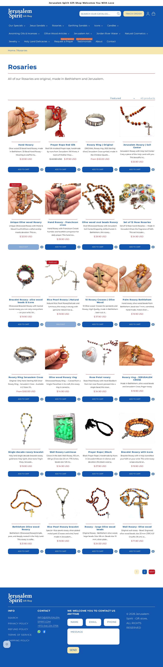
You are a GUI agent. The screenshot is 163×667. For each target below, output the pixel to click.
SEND (73, 650)
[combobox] (100, 14)
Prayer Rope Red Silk (62, 144)
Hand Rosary (26, 144)
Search (13, 617)
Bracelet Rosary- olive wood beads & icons (26, 301)
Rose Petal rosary (99, 377)
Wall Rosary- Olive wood (137, 526)
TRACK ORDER (134, 14)
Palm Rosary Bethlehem (137, 299)
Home (11, 50)
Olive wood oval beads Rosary (100, 222)
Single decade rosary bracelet (25, 452)
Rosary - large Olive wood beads (100, 528)
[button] (153, 13)
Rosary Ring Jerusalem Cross (26, 377)
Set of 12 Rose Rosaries (137, 222)
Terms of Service (20, 634)
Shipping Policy (19, 640)
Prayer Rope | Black (100, 452)
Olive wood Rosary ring (63, 377)
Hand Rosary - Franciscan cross (63, 223)
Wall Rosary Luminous (63, 452)
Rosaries (22, 50)
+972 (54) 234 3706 (48, 625)
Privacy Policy (18, 623)
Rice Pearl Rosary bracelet (63, 526)
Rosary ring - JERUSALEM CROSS (137, 378)
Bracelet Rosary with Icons (137, 452)
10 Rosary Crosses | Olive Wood (100, 301)
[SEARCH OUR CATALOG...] (118, 14)
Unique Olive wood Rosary (26, 222)
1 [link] (136, 571)
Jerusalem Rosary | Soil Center (137, 146)
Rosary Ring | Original (100, 144)
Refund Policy (18, 629)
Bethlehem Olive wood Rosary (25, 528)
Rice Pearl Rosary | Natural (63, 299)
